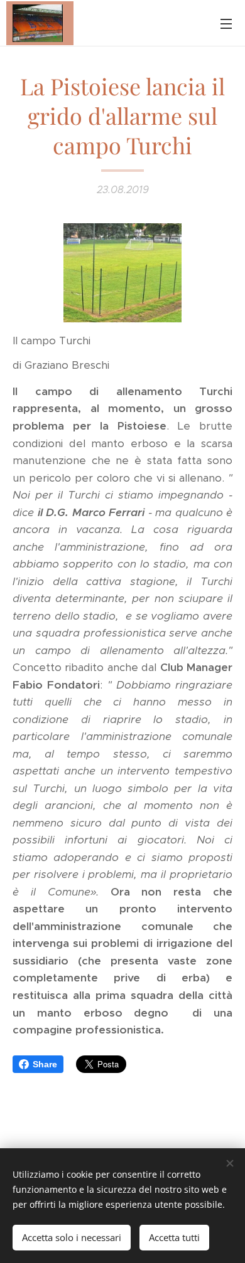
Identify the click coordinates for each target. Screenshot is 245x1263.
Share (45, 1064)
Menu (226, 23)
